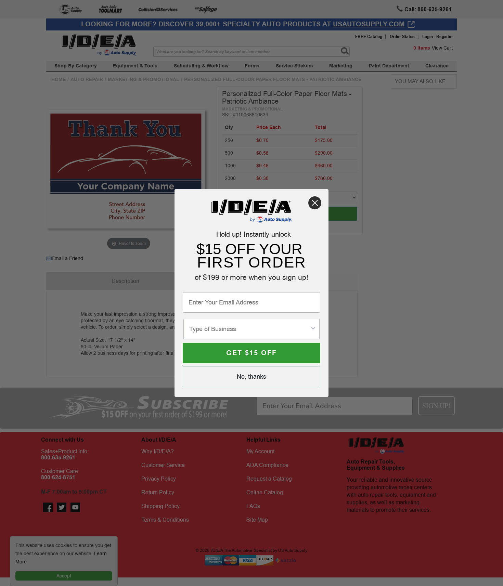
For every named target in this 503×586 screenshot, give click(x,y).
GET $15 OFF (251, 353)
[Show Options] (313, 329)
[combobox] (249, 329)
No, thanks (251, 377)
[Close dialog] (315, 203)
